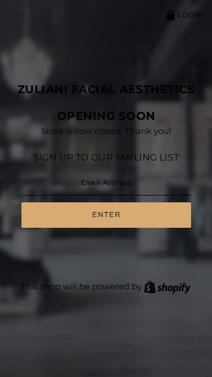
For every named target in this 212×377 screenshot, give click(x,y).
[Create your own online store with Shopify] (167, 286)
